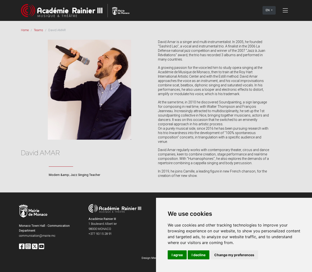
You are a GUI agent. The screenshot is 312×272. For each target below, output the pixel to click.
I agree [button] (177, 255)
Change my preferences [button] (234, 255)
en (268, 10)
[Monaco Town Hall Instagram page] (28, 246)
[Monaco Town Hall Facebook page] (21, 246)
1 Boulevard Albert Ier (102, 224)
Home (25, 30)
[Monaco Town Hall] (33, 211)
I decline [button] (198, 255)
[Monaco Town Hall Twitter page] (35, 246)
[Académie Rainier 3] (75, 10)
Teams (38, 30)
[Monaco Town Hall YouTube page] (41, 246)
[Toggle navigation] (285, 10)
